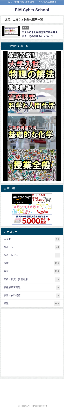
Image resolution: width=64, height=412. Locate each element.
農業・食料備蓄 (31, 295)
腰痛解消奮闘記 (31, 287)
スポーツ (31, 247)
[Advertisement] (32, 343)
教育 (31, 271)
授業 (31, 263)
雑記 (31, 303)
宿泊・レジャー (31, 255)
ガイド (31, 239)
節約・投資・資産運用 (31, 279)
